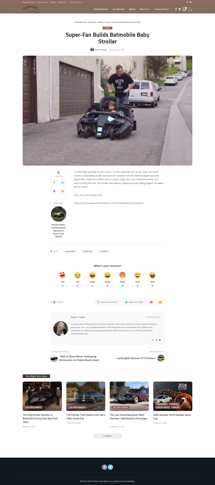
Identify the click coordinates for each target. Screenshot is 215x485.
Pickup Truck (163, 407)
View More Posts (152, 317)
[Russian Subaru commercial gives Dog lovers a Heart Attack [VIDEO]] (58, 214)
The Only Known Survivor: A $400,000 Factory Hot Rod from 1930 (40, 418)
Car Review (161, 404)
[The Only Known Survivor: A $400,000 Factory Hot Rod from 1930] (42, 396)
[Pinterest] (54, 190)
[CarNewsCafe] (32, 9)
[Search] (190, 9)
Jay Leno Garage (33, 407)
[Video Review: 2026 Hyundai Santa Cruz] (172, 396)
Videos (107, 28)
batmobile (70, 251)
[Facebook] (187, 2)
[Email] (62, 190)
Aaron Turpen (101, 49)
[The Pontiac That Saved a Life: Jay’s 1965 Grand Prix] (85, 396)
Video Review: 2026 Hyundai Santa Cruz (172, 416)
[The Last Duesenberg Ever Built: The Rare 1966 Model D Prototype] (129, 396)
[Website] (152, 340)
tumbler (104, 251)
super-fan (87, 251)
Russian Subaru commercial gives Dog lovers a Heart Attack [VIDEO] (58, 230)
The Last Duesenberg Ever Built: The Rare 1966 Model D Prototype (128, 416)
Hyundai (174, 404)
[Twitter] (190, 2)
